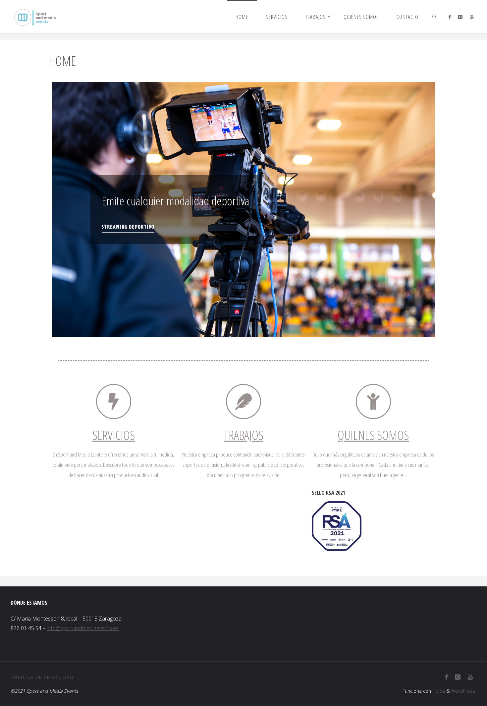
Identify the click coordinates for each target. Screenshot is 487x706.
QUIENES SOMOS (373, 435)
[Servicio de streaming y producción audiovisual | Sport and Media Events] (35, 16)
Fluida (438, 691)
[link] (434, 16)
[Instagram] (460, 17)
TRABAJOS (243, 435)
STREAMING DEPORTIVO (128, 227)
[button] (61, 209)
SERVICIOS (113, 435)
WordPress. (463, 691)
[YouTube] (471, 17)
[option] (243, 209)
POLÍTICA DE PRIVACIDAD (42, 677)
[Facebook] (449, 17)
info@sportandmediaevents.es (83, 628)
